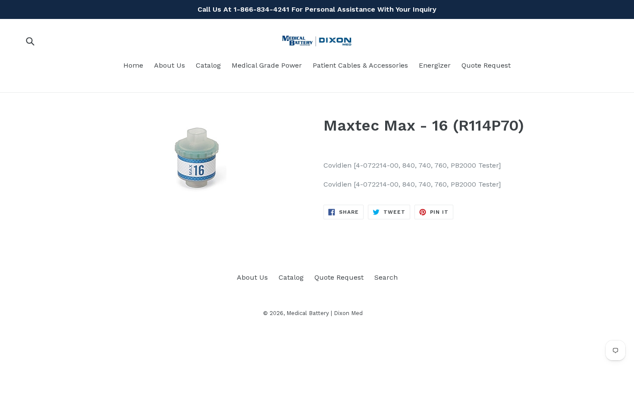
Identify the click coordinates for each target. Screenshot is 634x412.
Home (133, 65)
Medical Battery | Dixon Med (324, 313)
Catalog (208, 65)
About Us (169, 65)
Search (386, 277)
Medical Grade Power (267, 65)
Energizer (435, 65)
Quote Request (486, 65)
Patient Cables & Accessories (360, 65)
